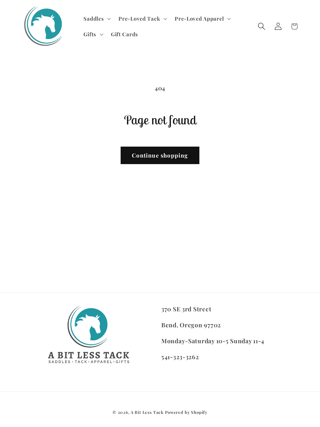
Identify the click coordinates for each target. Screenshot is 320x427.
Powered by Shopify (186, 412)
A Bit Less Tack (147, 412)
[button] (96, 19)
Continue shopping (160, 155)
